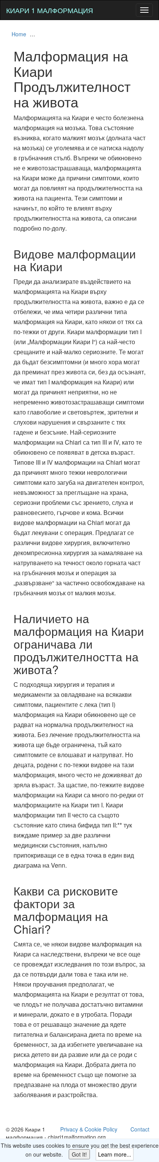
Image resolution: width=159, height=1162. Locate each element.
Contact (139, 1129)
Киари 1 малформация (49, 10)
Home (19, 34)
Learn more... (114, 1154)
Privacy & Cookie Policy (88, 1129)
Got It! (79, 1154)
